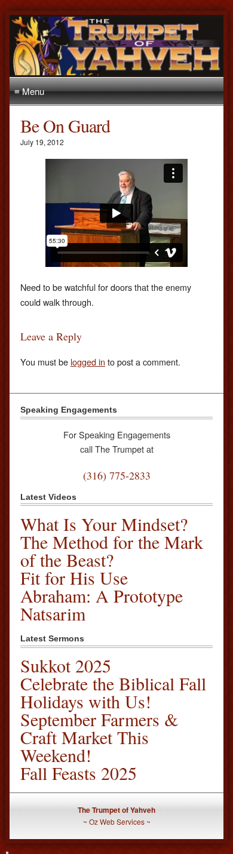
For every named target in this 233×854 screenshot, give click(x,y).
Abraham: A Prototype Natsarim (101, 604)
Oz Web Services (117, 821)
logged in (87, 361)
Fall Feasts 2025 (78, 773)
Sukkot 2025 (65, 665)
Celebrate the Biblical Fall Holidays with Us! (113, 692)
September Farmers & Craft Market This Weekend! (99, 737)
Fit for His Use (74, 577)
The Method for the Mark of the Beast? (111, 551)
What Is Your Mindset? (104, 524)
